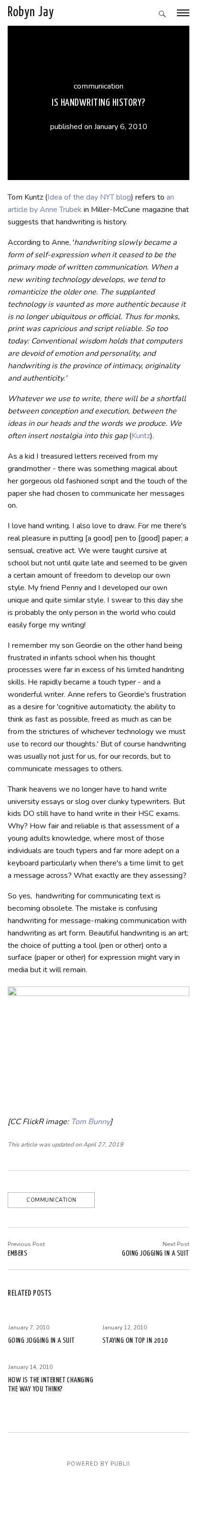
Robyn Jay (31, 12)
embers (17, 1253)
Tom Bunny (90, 1122)
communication (98, 86)
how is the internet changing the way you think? (51, 1385)
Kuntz (140, 436)
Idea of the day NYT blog (89, 197)
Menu (183, 13)
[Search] (162, 15)
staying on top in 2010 (135, 1340)
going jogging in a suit (155, 1253)
